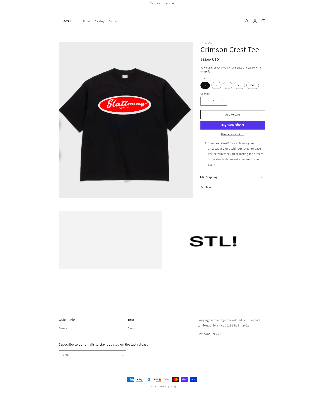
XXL (252, 85)
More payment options (232, 134)
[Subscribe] (122, 354)
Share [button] (208, 187)
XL (239, 85)
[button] (247, 21)
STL (156, 386)
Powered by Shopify (167, 386)
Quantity (205, 93)
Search (63, 328)
